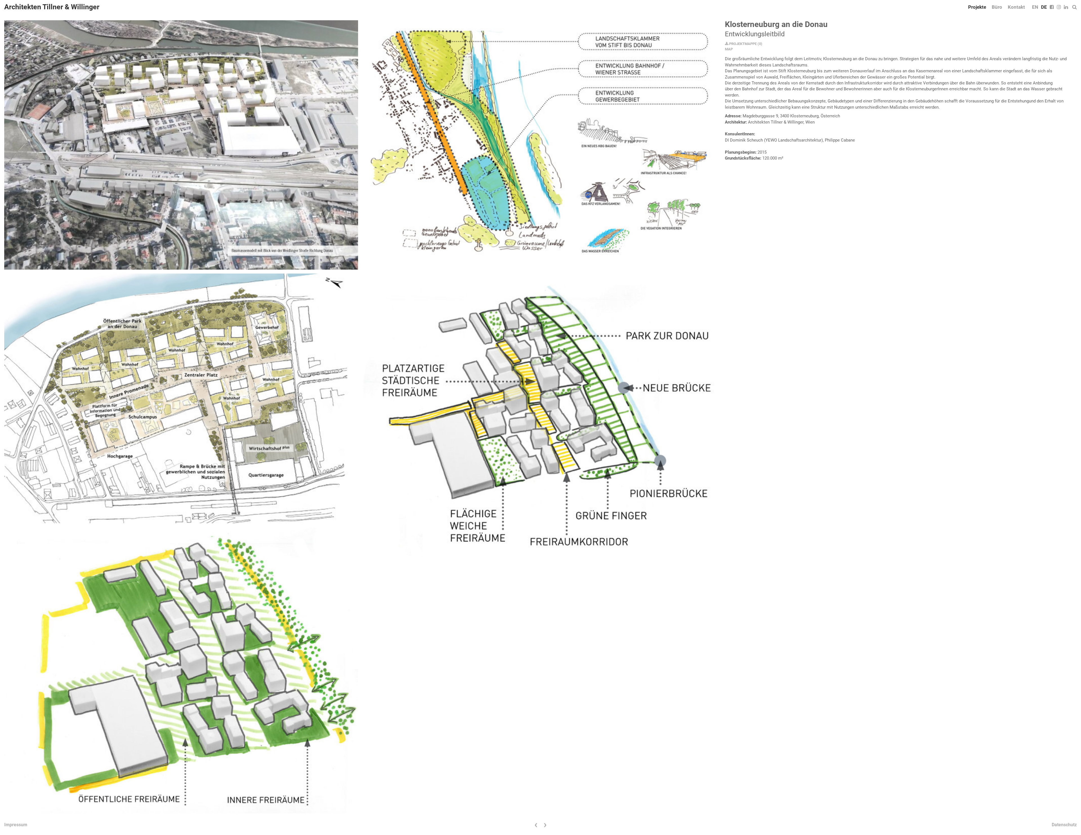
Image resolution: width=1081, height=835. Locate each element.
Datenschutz (1064, 824)
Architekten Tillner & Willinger (51, 7)
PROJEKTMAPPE (742, 44)
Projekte (977, 7)
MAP (729, 49)
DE (1044, 7)
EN (1035, 7)
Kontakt (1016, 7)
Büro (997, 7)
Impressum (15, 824)
